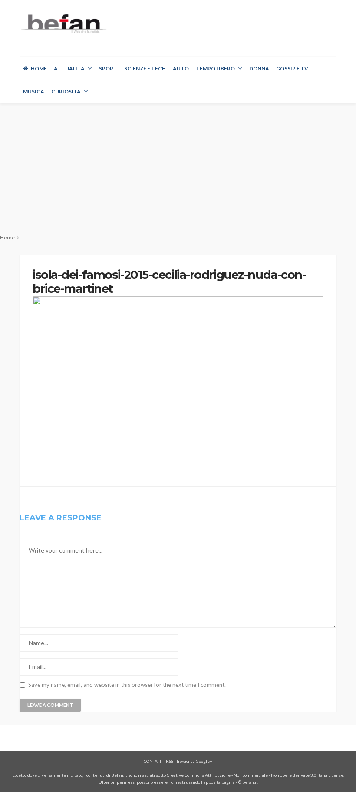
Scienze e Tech (145, 68)
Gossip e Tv (292, 68)
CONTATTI (153, 761)
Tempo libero (215, 68)
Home (39, 68)
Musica (33, 91)
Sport (108, 68)
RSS (169, 761)
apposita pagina (219, 782)
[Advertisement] (178, 168)
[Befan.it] (63, 23)
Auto (181, 68)
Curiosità (66, 91)
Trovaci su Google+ (194, 761)
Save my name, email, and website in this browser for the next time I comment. (127, 685)
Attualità (69, 68)
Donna (259, 68)
